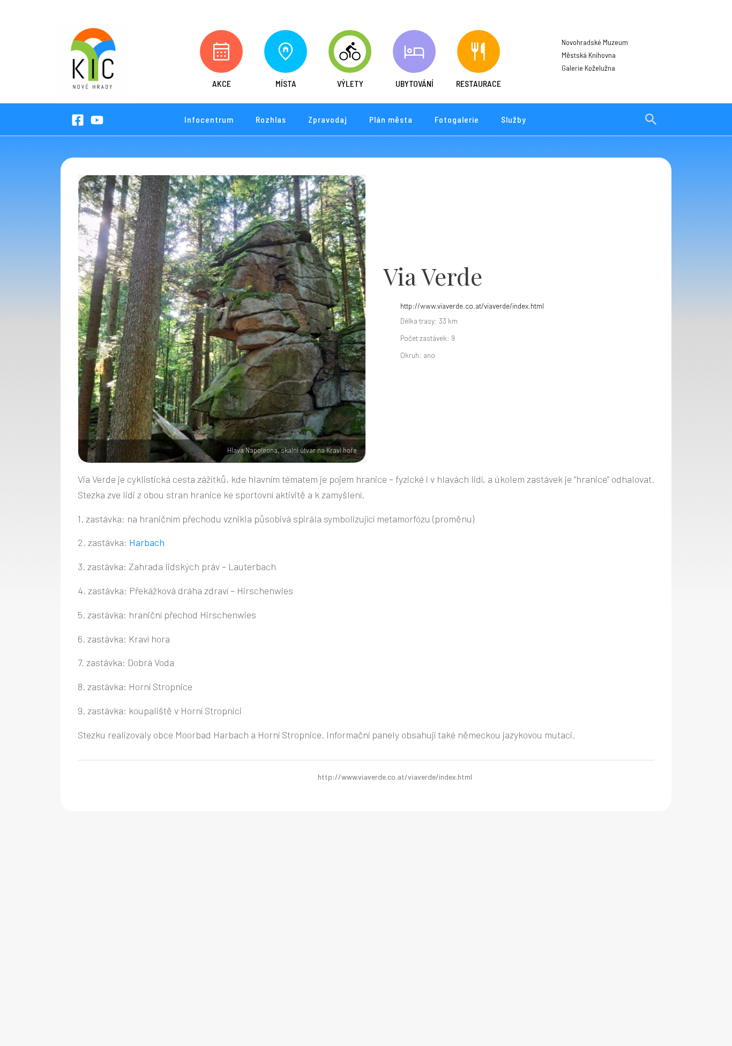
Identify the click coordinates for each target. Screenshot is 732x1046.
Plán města (391, 119)
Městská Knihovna (589, 54)
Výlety (350, 83)
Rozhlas (271, 119)
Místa (285, 83)
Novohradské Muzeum (595, 42)
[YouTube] (97, 120)
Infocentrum (209, 119)
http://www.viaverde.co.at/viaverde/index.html (472, 305)
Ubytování (414, 83)
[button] (651, 119)
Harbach (147, 542)
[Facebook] (77, 120)
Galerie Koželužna (588, 67)
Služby (513, 119)
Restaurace (478, 83)
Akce (221, 83)
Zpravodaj (327, 119)
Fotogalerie (457, 119)
